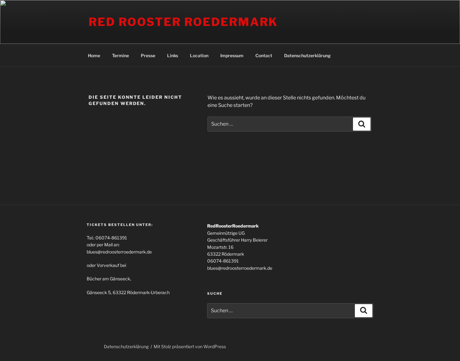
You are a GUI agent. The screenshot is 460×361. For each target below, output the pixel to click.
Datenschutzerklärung (307, 55)
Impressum (231, 55)
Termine (120, 55)
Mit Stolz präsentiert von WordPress (190, 346)
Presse (148, 55)
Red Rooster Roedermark (183, 22)
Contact (263, 55)
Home (94, 55)
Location (199, 55)
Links (172, 55)
